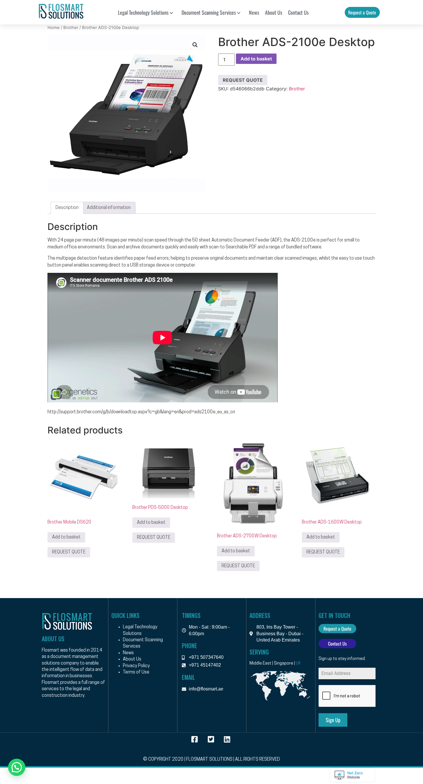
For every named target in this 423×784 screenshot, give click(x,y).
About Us (273, 12)
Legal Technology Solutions (143, 12)
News (254, 12)
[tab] (67, 208)
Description (67, 207)
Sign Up (333, 720)
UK (298, 663)
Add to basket (256, 59)
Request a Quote (362, 12)
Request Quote (243, 80)
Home (53, 27)
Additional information (109, 207)
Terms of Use (136, 672)
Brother (70, 27)
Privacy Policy (136, 666)
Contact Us (298, 12)
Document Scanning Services (209, 12)
